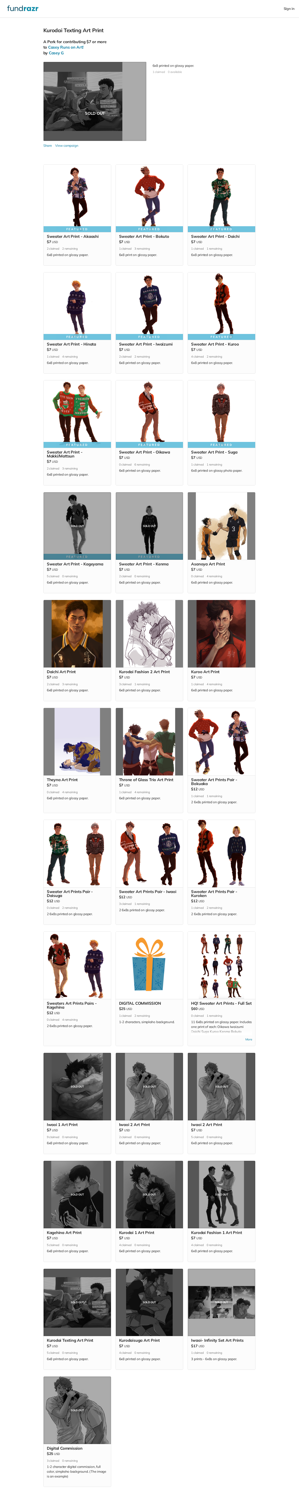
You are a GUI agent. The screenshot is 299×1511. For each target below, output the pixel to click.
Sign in (289, 9)
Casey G (56, 52)
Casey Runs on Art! (65, 47)
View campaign (66, 145)
